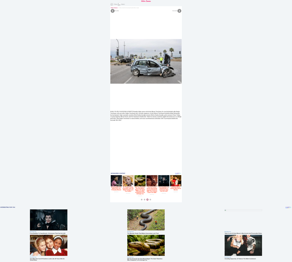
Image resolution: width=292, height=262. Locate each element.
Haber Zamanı (114, 7)
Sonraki (174, 10)
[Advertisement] (146, 25)
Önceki (117, 10)
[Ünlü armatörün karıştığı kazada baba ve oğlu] (146, 61)
